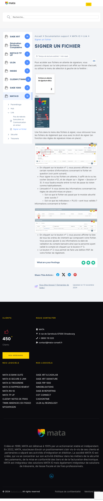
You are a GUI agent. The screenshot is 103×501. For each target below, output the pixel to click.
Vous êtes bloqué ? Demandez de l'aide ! (54, 286)
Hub (12, 108)
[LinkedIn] (51, 476)
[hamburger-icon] (88, 4)
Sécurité (14, 134)
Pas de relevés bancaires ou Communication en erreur (19, 121)
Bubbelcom (16, 491)
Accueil (38, 36)
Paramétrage (16, 104)
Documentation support (57, 36)
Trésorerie (15, 138)
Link (12, 112)
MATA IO (76, 36)
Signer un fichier (20, 129)
